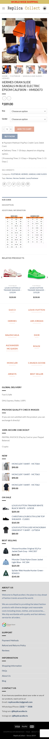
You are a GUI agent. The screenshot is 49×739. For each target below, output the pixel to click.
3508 (29, 706)
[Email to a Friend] (18, 184)
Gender (4, 119)
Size (3, 111)
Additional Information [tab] (14, 210)
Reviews (5, 650)
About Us (6, 676)
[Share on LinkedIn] (28, 184)
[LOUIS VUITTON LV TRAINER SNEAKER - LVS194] (12, 272)
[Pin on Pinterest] (23, 184)
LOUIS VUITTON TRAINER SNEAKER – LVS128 (36, 290)
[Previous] (6, 40)
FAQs (4, 670)
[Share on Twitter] (14, 184)
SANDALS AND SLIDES (32, 76)
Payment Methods (10, 640)
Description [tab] (8, 205)
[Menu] (3, 8)
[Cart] (45, 8)
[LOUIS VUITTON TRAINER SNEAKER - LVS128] (36, 272)
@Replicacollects (19, 711)
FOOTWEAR (15, 76)
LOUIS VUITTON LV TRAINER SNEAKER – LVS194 (12, 290)
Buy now (10, 136)
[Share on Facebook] (9, 184)
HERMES (5, 78)
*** (26, 706)
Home (5, 76)
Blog (4, 681)
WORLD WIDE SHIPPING (24, 1)
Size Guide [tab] (6, 200)
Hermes (9, 178)
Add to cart (24, 129)
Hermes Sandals (19, 178)
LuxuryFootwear (32, 178)
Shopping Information (12, 665)
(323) (22, 706)
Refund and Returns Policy (14, 645)
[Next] (43, 40)
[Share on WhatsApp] (4, 184)
